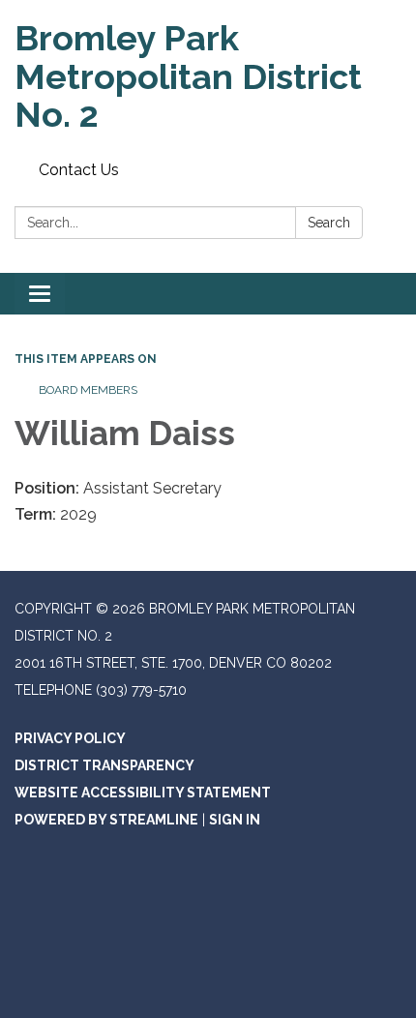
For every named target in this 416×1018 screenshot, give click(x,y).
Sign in (234, 819)
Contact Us (79, 170)
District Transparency (104, 765)
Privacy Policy (70, 738)
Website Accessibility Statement (143, 792)
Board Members (88, 390)
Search (329, 222)
